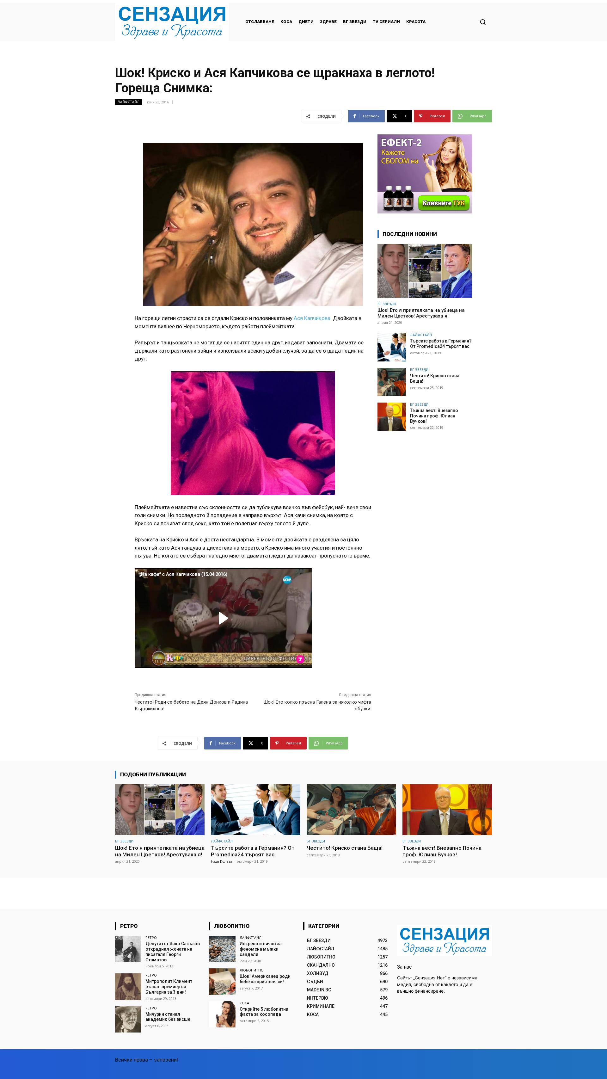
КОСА (244, 1003)
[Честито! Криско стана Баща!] (391, 382)
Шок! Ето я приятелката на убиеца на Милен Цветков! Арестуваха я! (421, 313)
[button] (483, 22)
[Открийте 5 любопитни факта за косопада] (222, 1014)
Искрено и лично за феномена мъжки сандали (261, 949)
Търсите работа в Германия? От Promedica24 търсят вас (441, 343)
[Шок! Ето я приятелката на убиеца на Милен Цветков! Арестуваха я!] (424, 271)
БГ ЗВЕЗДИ (386, 303)
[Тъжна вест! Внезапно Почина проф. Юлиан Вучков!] (391, 417)
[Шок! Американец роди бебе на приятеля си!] (222, 981)
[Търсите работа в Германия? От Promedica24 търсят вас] (391, 347)
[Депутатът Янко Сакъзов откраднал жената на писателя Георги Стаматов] (128, 949)
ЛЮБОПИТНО (252, 970)
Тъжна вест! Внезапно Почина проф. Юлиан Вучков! (434, 416)
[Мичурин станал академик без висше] (128, 1019)
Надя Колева (221, 861)
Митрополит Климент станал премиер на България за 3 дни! (168, 987)
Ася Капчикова (312, 318)
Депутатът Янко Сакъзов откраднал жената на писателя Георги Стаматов (172, 951)
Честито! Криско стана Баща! (345, 848)
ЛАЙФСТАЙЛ (129, 102)
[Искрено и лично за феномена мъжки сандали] (222, 949)
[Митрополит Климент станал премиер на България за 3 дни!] (128, 986)
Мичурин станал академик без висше (167, 1017)
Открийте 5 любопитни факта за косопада (264, 1012)
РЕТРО (151, 937)
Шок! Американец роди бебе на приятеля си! (265, 979)
